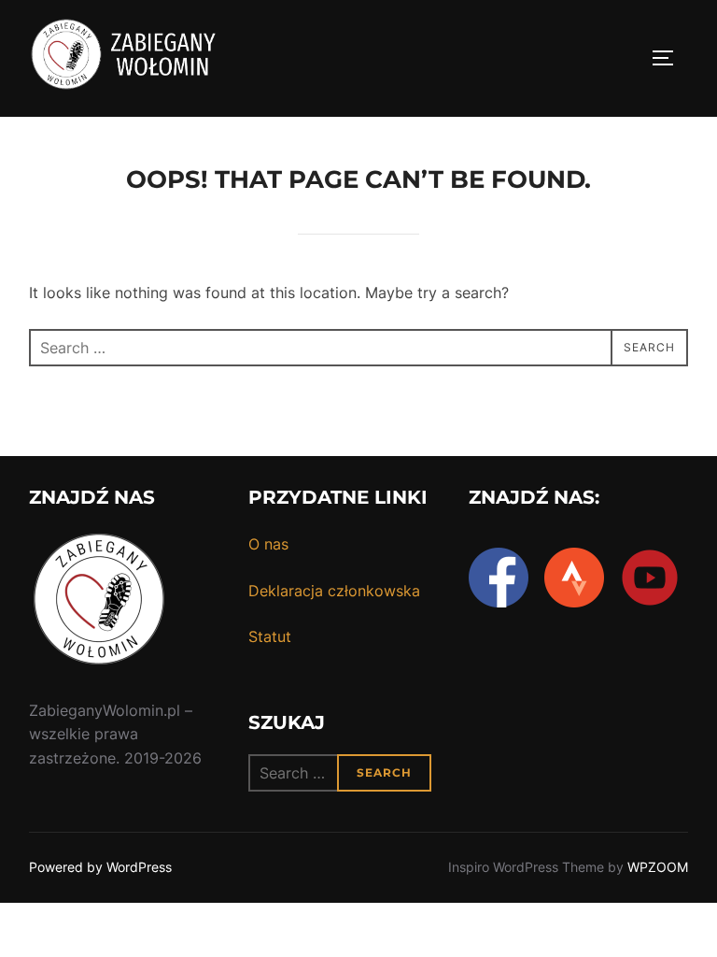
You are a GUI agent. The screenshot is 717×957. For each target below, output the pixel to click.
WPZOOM (657, 867)
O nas (268, 544)
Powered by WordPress (100, 867)
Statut (269, 636)
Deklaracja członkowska (334, 590)
